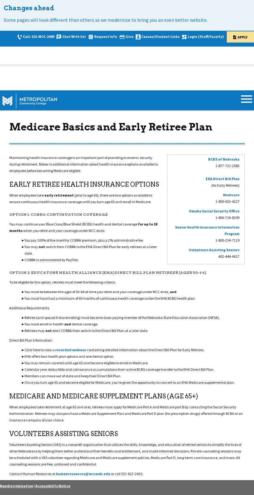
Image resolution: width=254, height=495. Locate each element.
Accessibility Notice (52, 486)
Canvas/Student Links (160, 36)
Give (129, 36)
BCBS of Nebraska (223, 159)
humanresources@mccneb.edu (83, 473)
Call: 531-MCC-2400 (38, 36)
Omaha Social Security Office (214, 211)
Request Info (105, 36)
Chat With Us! (74, 36)
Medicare (231, 195)
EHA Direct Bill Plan (222, 178)
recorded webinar (70, 349)
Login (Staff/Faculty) (206, 36)
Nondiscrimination (16, 486)
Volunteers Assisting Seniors (214, 249)
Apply (242, 37)
